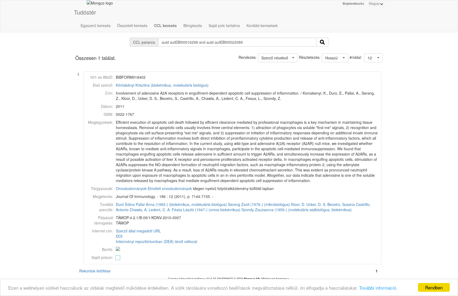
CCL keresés (165, 25)
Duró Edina (125, 204)
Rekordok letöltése (95, 270)
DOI (119, 236)
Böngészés (192, 25)
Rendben (434, 287)
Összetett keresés (132, 25)
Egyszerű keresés (96, 25)
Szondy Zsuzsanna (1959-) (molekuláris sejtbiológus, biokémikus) (296, 209)
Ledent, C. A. (160, 209)
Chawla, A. (139, 209)
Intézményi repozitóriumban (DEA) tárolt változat (156, 241)
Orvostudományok (131, 188)
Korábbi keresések (262, 25)
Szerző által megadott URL (138, 230)
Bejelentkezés (353, 4)
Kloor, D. (298, 204)
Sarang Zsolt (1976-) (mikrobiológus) (259, 204)
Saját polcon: (102, 257)
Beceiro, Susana (341, 204)
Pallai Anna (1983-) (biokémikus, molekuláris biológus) (181, 204)
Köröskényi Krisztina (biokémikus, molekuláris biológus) (162, 85)
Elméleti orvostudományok (170, 188)
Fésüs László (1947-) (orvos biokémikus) (206, 209)
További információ (377, 287)
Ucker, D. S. (316, 204)
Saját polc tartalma (224, 25)
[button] (373, 57)
